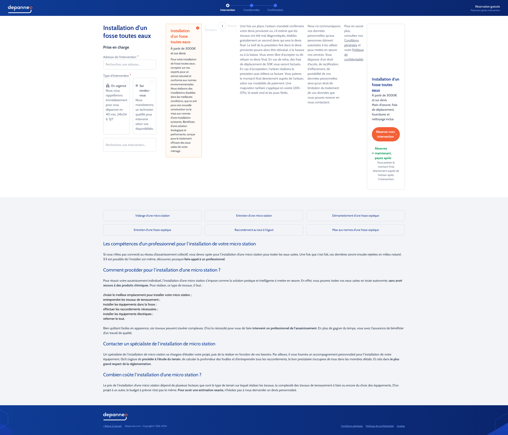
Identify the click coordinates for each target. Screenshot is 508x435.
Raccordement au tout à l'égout (254, 230)
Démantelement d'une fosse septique (355, 215)
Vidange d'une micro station (152, 215)
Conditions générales (352, 425)
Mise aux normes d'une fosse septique (355, 230)
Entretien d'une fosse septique (152, 230)
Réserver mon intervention (385, 134)
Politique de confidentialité (380, 425)
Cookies (401, 425)
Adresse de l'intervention (121, 57)
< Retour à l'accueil (112, 425)
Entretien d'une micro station (254, 215)
